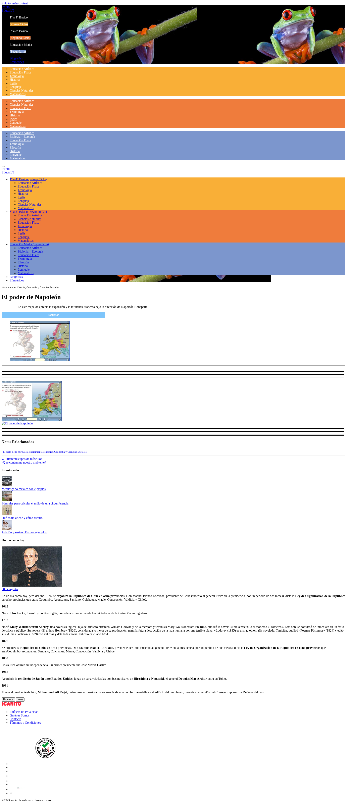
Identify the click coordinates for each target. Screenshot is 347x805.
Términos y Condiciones (25, 722)
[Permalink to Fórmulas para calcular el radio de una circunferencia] (7, 499)
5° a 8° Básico (29, 211)
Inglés (13, 83)
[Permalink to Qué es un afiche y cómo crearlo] (7, 514)
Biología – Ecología (22, 136)
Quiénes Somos (20, 715)
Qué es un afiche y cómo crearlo (22, 518)
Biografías (16, 58)
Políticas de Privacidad (24, 711)
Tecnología (17, 76)
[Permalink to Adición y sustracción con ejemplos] (7, 528)
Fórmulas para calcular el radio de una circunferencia (35, 503)
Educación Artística (22, 68)
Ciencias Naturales (21, 90)
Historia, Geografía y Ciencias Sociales (65, 451)
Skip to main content (15, 3)
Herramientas (36, 451)
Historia (15, 79)
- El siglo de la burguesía (15, 451)
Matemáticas (18, 94)
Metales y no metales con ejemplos (24, 489)
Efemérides (17, 62)
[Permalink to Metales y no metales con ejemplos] (7, 485)
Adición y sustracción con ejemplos (24, 532)
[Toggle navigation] (3, 166)
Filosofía (15, 147)
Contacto (15, 719)
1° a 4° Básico (28, 179)
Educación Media (29, 244)
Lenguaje (15, 87)
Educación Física (20, 72)
